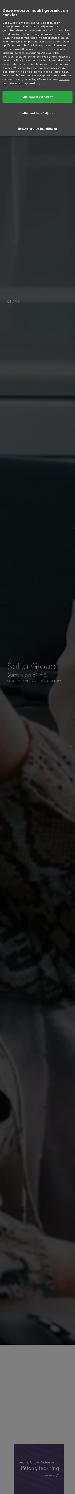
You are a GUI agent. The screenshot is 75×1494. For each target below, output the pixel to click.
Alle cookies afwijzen (37, 113)
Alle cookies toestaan (37, 97)
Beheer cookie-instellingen (37, 128)
